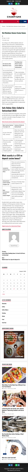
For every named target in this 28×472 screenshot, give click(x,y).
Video (25, 21)
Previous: (13, 253)
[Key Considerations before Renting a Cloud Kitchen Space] (14, 424)
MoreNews (10, 470)
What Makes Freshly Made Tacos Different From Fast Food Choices (14, 386)
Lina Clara (5, 388)
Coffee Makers (5, 310)
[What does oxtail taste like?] (14, 448)
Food (3, 319)
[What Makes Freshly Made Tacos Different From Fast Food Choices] (14, 375)
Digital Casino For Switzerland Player (11, 226)
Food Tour (4, 322)
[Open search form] (17, 21)
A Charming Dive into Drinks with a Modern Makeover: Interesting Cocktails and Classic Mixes (13, 410)
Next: (11, 258)
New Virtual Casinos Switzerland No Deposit (13, 121)
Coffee (3, 307)
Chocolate (4, 303)
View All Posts (14, 245)
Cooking (4, 313)
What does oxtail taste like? (9, 457)
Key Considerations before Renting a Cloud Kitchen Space (12, 435)
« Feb (3, 294)
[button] (2, 21)
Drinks (3, 316)
